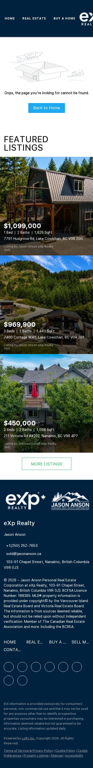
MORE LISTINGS (46, 464)
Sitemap (57, 755)
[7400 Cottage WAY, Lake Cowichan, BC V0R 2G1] (46, 304)
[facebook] (9, 667)
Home (10, 18)
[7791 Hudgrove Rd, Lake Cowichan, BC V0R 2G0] (46, 206)
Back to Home (46, 108)
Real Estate (34, 18)
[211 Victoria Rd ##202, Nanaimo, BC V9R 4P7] (46, 403)
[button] (11, 644)
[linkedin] (22, 667)
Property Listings (36, 755)
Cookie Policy (65, 750)
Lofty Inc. (28, 738)
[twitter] (36, 667)
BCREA (67, 627)
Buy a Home (64, 18)
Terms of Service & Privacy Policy (28, 750)
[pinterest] (9, 680)
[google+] (22, 680)
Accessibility (74, 755)
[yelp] (50, 667)
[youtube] (77, 667)
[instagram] (63, 667)
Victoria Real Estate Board (62, 606)
